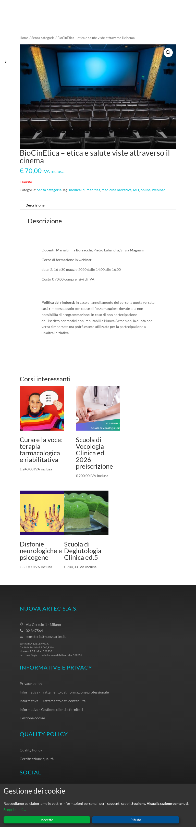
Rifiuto (135, 820)
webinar (158, 190)
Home (24, 38)
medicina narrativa (116, 190)
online (146, 190)
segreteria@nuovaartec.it (46, 636)
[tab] (35, 205)
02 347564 (34, 630)
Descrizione (35, 205)
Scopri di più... (15, 809)
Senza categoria (43, 38)
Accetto (47, 820)
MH (136, 190)
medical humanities (84, 190)
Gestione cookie (32, 718)
